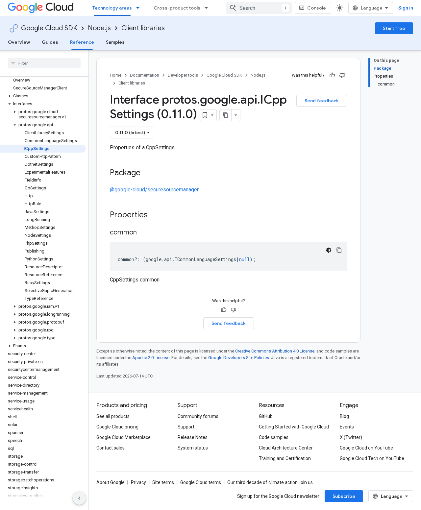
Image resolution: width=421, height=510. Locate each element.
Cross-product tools (177, 8)
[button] (43, 96)
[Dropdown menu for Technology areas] (140, 8)
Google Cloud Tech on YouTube (372, 458)
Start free (394, 28)
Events (347, 426)
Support (186, 426)
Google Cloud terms (200, 482)
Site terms (163, 482)
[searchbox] (44, 63)
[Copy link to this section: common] (143, 233)
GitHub (266, 416)
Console (316, 8)
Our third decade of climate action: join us (270, 482)
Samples (115, 42)
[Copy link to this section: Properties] (156, 215)
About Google (110, 482)
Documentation (144, 75)
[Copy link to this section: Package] (147, 173)
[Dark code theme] (328, 250)
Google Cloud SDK (49, 28)
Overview (19, 42)
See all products (113, 416)
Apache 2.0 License (150, 357)
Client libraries (143, 28)
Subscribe (344, 496)
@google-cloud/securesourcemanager (154, 189)
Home (115, 75)
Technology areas (112, 8)
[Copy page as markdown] (226, 115)
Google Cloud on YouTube (366, 447)
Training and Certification (285, 458)
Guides (50, 42)
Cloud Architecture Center (286, 447)
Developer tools (183, 75)
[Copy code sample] (339, 250)
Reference (82, 42)
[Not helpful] (342, 75)
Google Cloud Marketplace (123, 437)
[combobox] (259, 8)
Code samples (273, 437)
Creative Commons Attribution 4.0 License (274, 351)
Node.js (99, 28)
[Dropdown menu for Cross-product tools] (208, 8)
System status (193, 447)
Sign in (405, 8)
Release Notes (193, 437)
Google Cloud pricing (117, 426)
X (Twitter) (351, 437)
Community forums (198, 416)
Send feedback (322, 101)
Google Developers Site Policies (238, 357)
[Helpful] (332, 75)
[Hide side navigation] (79, 498)
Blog (344, 416)
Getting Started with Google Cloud (294, 426)
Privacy (138, 482)
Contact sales (110, 447)
